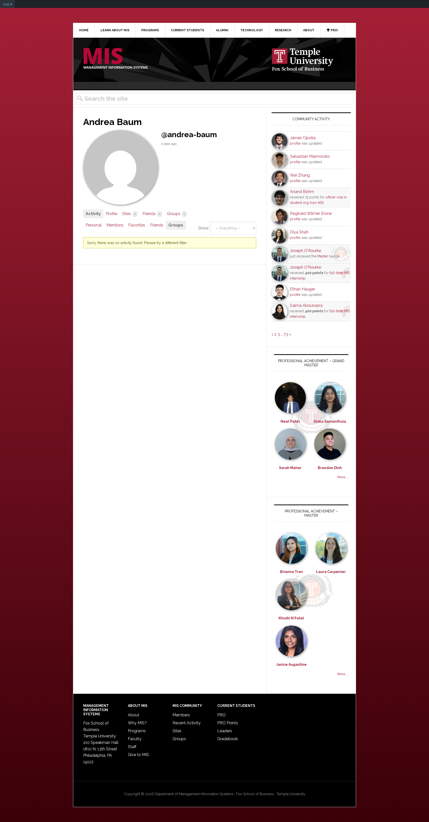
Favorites (136, 225)
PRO (221, 715)
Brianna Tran (291, 572)
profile (295, 143)
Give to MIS (138, 754)
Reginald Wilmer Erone (311, 213)
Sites (129, 213)
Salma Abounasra (306, 305)
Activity (93, 213)
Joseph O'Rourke (305, 250)
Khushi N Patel (291, 618)
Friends (151, 213)
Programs (137, 730)
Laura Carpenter (331, 572)
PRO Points (227, 723)
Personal (94, 225)
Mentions (115, 225)
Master (322, 256)
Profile (111, 213)
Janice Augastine (291, 664)
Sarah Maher (290, 468)
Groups (176, 213)
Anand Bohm (302, 191)
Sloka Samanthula (330, 421)
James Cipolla (303, 137)
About (133, 715)
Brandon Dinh (330, 468)
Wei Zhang (300, 175)
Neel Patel (290, 421)
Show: (203, 228)
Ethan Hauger (302, 289)
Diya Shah (299, 232)
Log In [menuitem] (8, 4)
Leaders (224, 730)
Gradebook (227, 738)
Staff (132, 746)
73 (286, 334)
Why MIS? (137, 723)
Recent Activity (187, 723)
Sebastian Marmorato (310, 156)
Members (181, 715)
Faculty (135, 738)
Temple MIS (115, 59)
